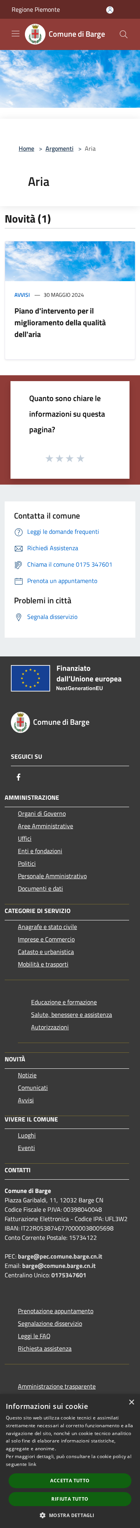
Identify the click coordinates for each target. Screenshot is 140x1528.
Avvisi (22, 295)
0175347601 (68, 1275)
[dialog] (70, 1461)
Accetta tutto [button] (69, 1480)
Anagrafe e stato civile (47, 926)
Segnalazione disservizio (50, 1323)
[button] (70, 1515)
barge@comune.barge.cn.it (59, 1265)
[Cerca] (123, 34)
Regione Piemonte (36, 9)
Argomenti (60, 148)
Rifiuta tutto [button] (69, 1499)
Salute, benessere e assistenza (71, 1014)
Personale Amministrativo (52, 876)
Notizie (27, 1075)
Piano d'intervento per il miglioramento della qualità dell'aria (60, 322)
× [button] (131, 1402)
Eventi (26, 1147)
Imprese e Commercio (46, 939)
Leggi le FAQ (34, 1336)
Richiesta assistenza (45, 1348)
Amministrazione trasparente (57, 1386)
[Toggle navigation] (15, 33)
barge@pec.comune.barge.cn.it (60, 1256)
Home (26, 148)
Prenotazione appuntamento (55, 1311)
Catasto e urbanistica (46, 951)
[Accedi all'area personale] (109, 10)
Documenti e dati (40, 888)
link (32, 1464)
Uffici (25, 838)
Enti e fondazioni (40, 851)
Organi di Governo (42, 813)
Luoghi (27, 1135)
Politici (27, 863)
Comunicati (33, 1087)
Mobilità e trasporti (43, 964)
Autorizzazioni (50, 1027)
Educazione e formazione (64, 1002)
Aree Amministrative (45, 826)
